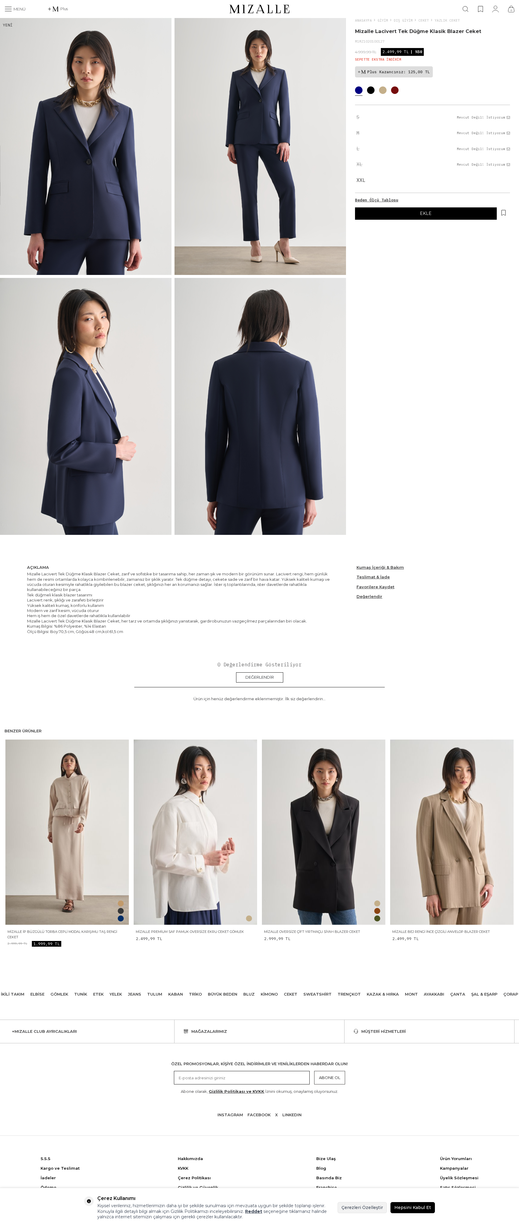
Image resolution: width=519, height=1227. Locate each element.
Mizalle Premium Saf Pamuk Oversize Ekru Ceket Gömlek (190, 932)
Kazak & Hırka (383, 994)
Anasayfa (363, 20)
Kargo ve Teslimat (60, 1168)
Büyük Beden (222, 994)
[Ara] (465, 9)
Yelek (116, 994)
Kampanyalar (454, 1168)
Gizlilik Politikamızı (189, 1211)
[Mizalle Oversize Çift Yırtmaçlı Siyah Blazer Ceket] (323, 832)
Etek (98, 994)
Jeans (134, 994)
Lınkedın (292, 1114)
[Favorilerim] (480, 9)
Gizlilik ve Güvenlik (198, 1187)
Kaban (175, 994)
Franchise (326, 1187)
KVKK (183, 1168)
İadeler (48, 1177)
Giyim (383, 20)
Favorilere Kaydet (375, 586)
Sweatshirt (317, 994)
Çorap (510, 994)
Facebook (259, 1114)
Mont (411, 994)
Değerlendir (369, 596)
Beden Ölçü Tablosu (376, 200)
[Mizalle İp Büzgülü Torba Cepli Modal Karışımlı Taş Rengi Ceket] (67, 832)
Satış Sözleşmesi (458, 1187)
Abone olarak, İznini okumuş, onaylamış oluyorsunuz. (259, 1091)
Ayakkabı (434, 994)
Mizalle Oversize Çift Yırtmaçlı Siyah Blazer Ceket (312, 932)
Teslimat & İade (373, 576)
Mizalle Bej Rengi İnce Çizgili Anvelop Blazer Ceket (441, 932)
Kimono (269, 994)
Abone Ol (329, 1077)
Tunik (80, 994)
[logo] (259, 9)
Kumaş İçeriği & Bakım (380, 567)
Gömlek (59, 994)
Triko (195, 994)
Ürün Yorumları (456, 1158)
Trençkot (349, 994)
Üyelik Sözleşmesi (459, 1177)
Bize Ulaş (326, 1158)
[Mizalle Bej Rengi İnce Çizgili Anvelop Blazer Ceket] (451, 832)
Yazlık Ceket (447, 20)
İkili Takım (12, 994)
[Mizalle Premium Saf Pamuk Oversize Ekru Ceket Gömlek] (195, 832)
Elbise (37, 994)
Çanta (457, 994)
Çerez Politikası (194, 1177)
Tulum (154, 994)
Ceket (423, 20)
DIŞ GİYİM (403, 20)
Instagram (230, 1114)
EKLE (426, 213)
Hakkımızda (190, 1158)
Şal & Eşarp (484, 994)
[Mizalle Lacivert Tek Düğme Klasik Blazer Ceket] (359, 91)
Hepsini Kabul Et (412, 1207)
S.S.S (45, 1158)
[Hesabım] (495, 9)
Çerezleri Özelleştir (362, 1207)
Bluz (249, 994)
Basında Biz (329, 1177)
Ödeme (48, 1187)
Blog (321, 1168)
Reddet (253, 1211)
